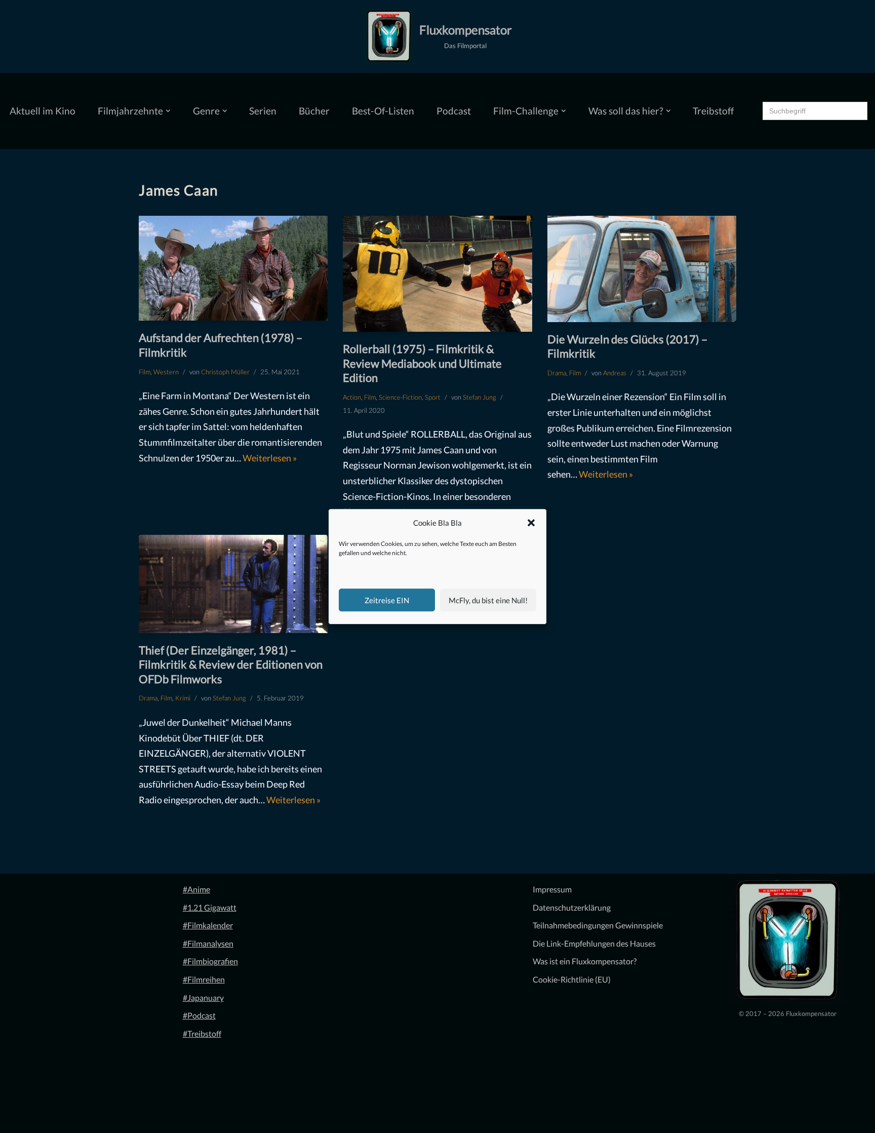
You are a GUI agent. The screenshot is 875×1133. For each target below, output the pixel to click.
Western (166, 372)
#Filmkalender (208, 925)
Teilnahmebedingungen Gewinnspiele (598, 925)
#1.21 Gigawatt (209, 907)
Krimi (182, 698)
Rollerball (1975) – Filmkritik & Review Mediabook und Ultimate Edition (422, 363)
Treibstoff (713, 110)
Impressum (552, 889)
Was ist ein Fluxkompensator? (585, 961)
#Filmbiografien (210, 961)
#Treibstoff (202, 1033)
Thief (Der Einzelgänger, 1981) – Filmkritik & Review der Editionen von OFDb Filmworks (231, 664)
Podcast (453, 110)
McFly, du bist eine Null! (488, 600)
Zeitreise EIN (387, 600)
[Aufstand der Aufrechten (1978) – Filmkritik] (233, 268)
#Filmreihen (204, 979)
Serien (262, 110)
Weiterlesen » (270, 457)
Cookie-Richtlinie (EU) (572, 979)
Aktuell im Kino (42, 110)
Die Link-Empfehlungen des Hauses (594, 943)
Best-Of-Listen (383, 110)
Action (352, 397)
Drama (556, 373)
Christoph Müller (225, 372)
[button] (531, 523)
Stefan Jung (479, 397)
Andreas (614, 373)
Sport (433, 397)
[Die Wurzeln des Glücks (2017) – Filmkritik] (641, 269)
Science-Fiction (400, 397)
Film (144, 372)
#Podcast (199, 1015)
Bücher (314, 110)
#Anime (196, 889)
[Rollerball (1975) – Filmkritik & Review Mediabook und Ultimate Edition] (437, 274)
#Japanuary (203, 997)
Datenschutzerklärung (572, 907)
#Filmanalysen (208, 943)
